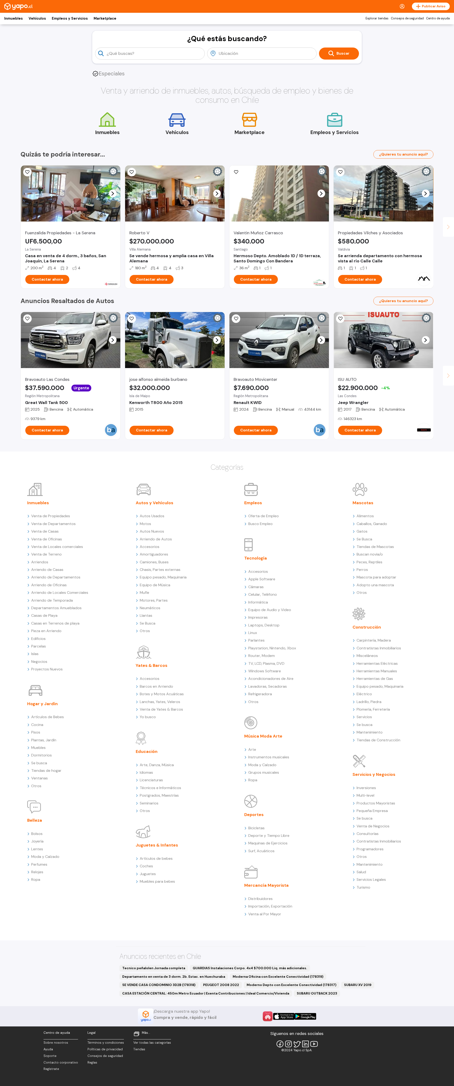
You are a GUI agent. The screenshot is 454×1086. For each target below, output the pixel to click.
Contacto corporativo (61, 1062)
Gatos (362, 531)
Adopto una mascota (375, 584)
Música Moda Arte (263, 736)
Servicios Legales (371, 879)
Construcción (367, 627)
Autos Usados (152, 515)
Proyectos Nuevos (47, 669)
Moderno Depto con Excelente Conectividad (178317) (291, 985)
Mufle (144, 592)
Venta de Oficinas (46, 539)
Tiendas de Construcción (378, 740)
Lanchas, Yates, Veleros (160, 701)
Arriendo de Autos (156, 539)
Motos (145, 523)
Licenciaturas (151, 780)
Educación (146, 751)
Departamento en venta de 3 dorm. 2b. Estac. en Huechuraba (173, 976)
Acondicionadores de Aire (270, 678)
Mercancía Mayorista (266, 885)
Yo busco (148, 716)
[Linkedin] (305, 1044)
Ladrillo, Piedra (369, 701)
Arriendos (39, 562)
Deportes (254, 814)
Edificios (38, 638)
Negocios (39, 661)
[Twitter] (297, 1044)
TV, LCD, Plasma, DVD (266, 663)
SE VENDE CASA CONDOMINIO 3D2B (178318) (159, 985)
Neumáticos (150, 607)
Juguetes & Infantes (157, 845)
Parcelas (38, 646)
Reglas (92, 1062)
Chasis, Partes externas (160, 569)
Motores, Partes (154, 600)
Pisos (35, 732)
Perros (362, 569)
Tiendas (139, 1049)
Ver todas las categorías (152, 1043)
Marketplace (105, 18)
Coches (146, 866)
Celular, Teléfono (262, 594)
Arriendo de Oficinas (49, 584)
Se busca (39, 762)
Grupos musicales (263, 772)
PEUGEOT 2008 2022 (221, 985)
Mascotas (363, 503)
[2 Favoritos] (131, 318)
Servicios (364, 716)
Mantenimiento (370, 732)
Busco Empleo (260, 523)
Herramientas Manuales (377, 671)
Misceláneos (367, 655)
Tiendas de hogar (46, 770)
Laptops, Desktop (263, 625)
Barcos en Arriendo (156, 686)
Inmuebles (13, 18)
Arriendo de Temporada (52, 600)
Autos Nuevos (152, 531)
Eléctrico (364, 693)
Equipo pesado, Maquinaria (163, 577)
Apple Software (261, 579)
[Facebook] (280, 1044)
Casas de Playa (44, 615)
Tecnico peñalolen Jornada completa (153, 968)
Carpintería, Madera (374, 640)
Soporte (50, 1056)
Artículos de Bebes (47, 716)
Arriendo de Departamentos (55, 577)
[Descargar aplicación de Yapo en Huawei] (267, 1016)
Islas (35, 653)
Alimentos (365, 515)
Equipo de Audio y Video (269, 609)
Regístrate (51, 1069)
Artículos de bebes (156, 858)
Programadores (370, 849)
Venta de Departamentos (53, 523)
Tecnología (255, 558)
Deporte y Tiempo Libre (268, 835)
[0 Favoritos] (27, 172)
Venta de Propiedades (50, 515)
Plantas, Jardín (43, 740)
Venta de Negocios (373, 826)
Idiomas (146, 772)
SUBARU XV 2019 (357, 985)
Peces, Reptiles (369, 562)
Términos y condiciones (105, 1043)
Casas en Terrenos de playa (55, 623)
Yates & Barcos (151, 665)
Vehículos (37, 18)
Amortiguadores (154, 554)
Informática (258, 602)
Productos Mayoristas (376, 803)
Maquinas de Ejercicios (268, 843)
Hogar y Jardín (42, 704)
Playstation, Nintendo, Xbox (272, 648)
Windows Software (264, 671)
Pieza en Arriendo (46, 630)
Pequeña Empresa (372, 810)
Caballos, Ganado (372, 523)
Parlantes (256, 640)
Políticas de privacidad (105, 1049)
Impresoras (258, 617)
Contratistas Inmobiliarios (379, 648)
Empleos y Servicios (70, 18)
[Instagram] (288, 1044)
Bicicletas (256, 827)
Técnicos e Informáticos (160, 787)
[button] (112, 193)
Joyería (37, 841)
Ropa (35, 879)
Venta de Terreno (46, 554)
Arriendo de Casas (47, 569)
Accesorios (149, 546)
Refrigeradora (260, 693)
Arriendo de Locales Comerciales (59, 592)
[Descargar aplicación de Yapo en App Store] (284, 1016)
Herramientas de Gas (375, 678)
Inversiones (366, 787)
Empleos (253, 503)
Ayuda (48, 1049)
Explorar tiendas (377, 18)
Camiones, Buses (154, 562)
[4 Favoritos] (340, 172)
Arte (252, 749)
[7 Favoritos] (131, 172)
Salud (361, 871)
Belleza (34, 820)
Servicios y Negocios (374, 774)
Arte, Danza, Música (157, 764)
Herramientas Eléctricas (377, 663)
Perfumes (39, 864)
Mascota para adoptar (376, 577)
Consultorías (368, 833)
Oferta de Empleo (263, 515)
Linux (252, 632)
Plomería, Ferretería (373, 709)
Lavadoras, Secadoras (267, 686)
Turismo (363, 887)
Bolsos (37, 833)
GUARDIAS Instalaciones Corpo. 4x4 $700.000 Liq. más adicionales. (250, 968)
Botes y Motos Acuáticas (162, 693)
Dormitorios (41, 755)
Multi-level (365, 795)
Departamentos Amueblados (56, 607)
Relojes (37, 871)
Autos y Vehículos (154, 503)
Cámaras (256, 586)
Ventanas (39, 778)
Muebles (38, 747)
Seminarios (149, 803)
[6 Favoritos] (236, 172)
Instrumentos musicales (268, 757)
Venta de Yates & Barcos (161, 709)
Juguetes (148, 873)
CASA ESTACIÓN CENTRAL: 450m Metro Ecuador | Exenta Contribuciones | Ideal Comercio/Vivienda (205, 993)
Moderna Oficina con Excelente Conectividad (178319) (278, 976)
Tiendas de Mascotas (375, 546)
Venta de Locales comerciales (57, 546)
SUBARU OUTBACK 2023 (317, 993)
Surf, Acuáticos (261, 850)
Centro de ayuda (438, 18)
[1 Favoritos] (340, 318)
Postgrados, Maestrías (159, 795)
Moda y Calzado (45, 856)
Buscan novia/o (370, 554)
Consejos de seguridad (407, 18)
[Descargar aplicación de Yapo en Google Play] (305, 1016)
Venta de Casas (45, 531)
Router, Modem (261, 655)
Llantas (146, 615)
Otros (36, 785)
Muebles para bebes (157, 881)
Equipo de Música (155, 584)
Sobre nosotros (56, 1043)
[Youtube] (314, 1044)
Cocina (37, 724)
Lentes (37, 849)
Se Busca (147, 623)
